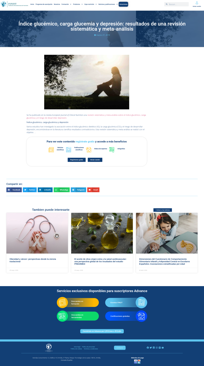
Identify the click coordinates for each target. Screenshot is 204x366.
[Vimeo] (159, 347)
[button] (14, 189)
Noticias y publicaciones (106, 4)
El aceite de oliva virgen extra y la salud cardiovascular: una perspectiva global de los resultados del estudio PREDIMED (100, 261)
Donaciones (123, 4)
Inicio (32, 4)
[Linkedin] (153, 347)
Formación (65, 4)
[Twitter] (150, 347)
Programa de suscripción (44, 4)
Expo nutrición (89, 4)
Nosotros (57, 4)
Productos (76, 4)
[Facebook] (147, 347)
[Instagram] (156, 347)
